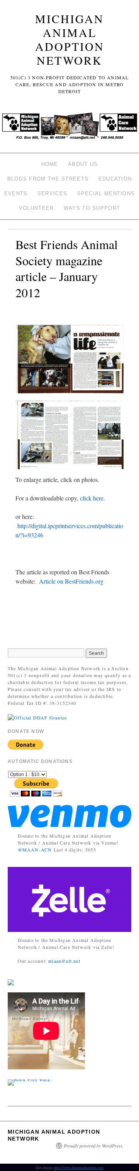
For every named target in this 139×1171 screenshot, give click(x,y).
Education (115, 179)
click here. (92, 498)
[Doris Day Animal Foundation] (37, 717)
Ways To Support (92, 208)
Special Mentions (106, 193)
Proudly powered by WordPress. (94, 1146)
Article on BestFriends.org (71, 581)
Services (52, 193)
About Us (83, 164)
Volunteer (36, 208)
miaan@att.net (64, 961)
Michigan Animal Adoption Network (69, 39)
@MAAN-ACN (35, 849)
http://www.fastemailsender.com (78, 1167)
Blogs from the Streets (48, 179)
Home (49, 164)
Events (16, 193)
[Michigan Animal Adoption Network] (69, 128)
